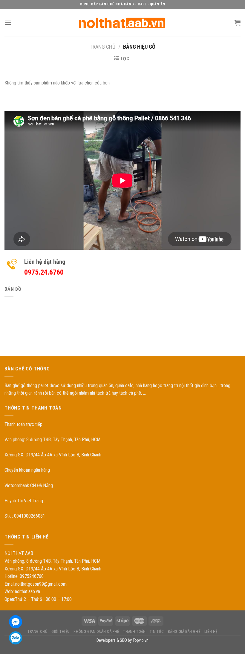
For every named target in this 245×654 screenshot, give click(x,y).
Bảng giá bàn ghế (184, 632)
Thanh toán (134, 632)
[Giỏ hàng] (238, 22)
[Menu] (8, 22)
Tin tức (157, 632)
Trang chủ (102, 47)
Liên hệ (211, 632)
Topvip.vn (140, 640)
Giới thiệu (60, 632)
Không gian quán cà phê (96, 632)
